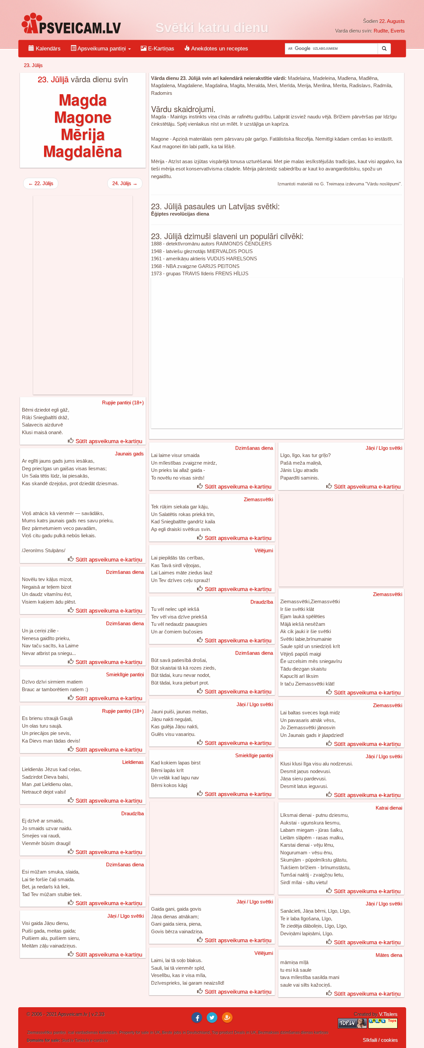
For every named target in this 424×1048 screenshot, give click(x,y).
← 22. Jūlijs (40, 183)
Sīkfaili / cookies (380, 1040)
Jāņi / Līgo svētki (384, 448)
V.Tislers (388, 1014)
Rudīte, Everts (389, 30)
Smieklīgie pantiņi (125, 674)
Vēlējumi (263, 550)
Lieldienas (133, 762)
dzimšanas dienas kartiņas (304, 1032)
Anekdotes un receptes (219, 48)
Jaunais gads (129, 453)
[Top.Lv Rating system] (353, 1022)
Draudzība (261, 602)
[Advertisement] (276, 353)
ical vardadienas (83, 1032)
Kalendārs (47, 48)
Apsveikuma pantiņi (102, 48)
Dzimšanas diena (254, 448)
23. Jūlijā (53, 79)
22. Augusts (392, 21)
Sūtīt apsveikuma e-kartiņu (109, 441)
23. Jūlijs (33, 65)
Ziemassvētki (258, 499)
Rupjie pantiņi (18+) (123, 402)
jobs (177, 1032)
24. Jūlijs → (124, 183)
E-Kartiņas (160, 48)
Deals (239, 1032)
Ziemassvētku (39, 1032)
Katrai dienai (389, 808)
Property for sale (134, 1032)
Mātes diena (389, 955)
